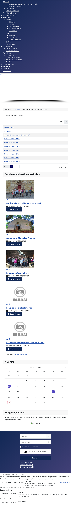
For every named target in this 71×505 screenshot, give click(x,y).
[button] (15, 6)
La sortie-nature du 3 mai (17, 273)
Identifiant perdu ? (26, 465)
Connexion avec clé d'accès (37, 452)
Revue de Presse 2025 (12, 142)
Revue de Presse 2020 (12, 161)
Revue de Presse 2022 (12, 154)
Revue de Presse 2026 (12, 139)
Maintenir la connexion (30, 447)
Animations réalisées (22, 354)
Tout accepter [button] (6, 482)
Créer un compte (26, 467)
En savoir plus (65, 482)
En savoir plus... (15, 209)
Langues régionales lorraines (19, 308)
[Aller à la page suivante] (18, 166)
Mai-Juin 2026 (9, 127)
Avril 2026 (7, 131)
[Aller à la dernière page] (21, 166)
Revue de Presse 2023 (12, 150)
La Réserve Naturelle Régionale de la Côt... (25, 343)
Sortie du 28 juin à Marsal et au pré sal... (24, 203)
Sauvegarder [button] (22, 501)
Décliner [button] (13, 494)
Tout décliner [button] (18, 482)
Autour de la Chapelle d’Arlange (20, 238)
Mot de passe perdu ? (27, 462)
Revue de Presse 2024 (12, 146)
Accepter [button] (4, 494)
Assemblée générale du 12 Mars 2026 (17, 135)
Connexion (35, 458)
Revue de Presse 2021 (11, 158)
